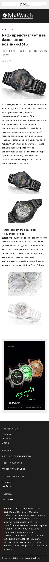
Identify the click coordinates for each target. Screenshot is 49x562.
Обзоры (6, 438)
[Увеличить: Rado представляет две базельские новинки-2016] (24, 83)
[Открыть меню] (44, 16)
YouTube (6, 486)
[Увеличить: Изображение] (24, 182)
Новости (7, 29)
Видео (5, 442)
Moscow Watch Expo (14, 468)
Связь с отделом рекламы (16, 456)
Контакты (7, 499)
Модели (6, 434)
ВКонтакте (8, 482)
